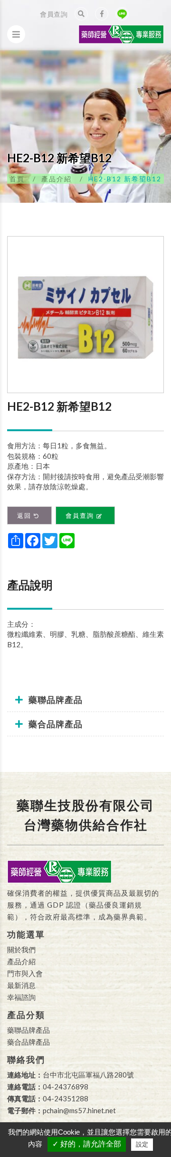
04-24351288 (65, 1098)
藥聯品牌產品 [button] (55, 699)
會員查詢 (53, 14)
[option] (85, 315)
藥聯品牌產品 (28, 1030)
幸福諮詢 (21, 997)
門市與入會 (25, 973)
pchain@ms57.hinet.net (79, 1110)
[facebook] (101, 13)
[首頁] (121, 30)
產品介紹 (56, 179)
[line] (122, 13)
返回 (24, 515)
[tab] (85, 700)
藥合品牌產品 (28, 1042)
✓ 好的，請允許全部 (86, 1144)
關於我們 (21, 949)
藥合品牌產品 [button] (55, 724)
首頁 (17, 179)
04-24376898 (65, 1086)
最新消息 (21, 985)
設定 (142, 1144)
